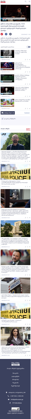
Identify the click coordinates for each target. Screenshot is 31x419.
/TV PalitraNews (17, 403)
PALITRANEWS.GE (14, 411)
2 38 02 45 (20, 396)
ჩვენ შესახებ (15, 386)
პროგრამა (15, 379)
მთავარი (15, 373)
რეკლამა (16, 383)
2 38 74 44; (13, 396)
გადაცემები (15, 376)
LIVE (28, 417)
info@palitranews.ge (17, 399)
